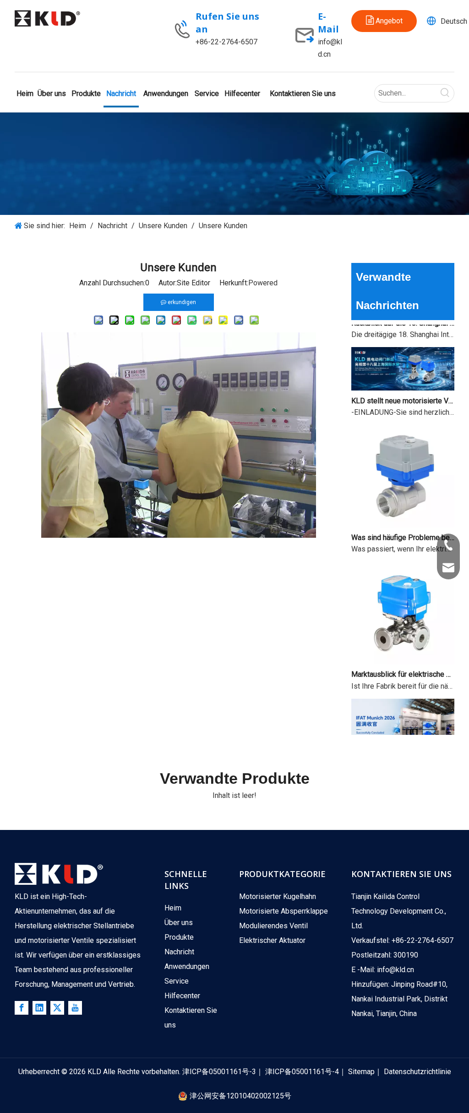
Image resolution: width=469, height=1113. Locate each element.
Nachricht (179, 951)
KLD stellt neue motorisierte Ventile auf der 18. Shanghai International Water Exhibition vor (403, 394)
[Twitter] (57, 1008)
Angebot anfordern (386, 24)
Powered (263, 282)
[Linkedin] (39, 1008)
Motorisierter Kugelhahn (277, 896)
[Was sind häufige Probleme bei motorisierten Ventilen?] (402, 518)
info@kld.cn (395, 969)
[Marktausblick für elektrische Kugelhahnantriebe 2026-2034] (402, 655)
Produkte (179, 937)
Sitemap (361, 1071)
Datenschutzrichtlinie (417, 1071)
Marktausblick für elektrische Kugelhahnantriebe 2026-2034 (403, 667)
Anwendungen (186, 966)
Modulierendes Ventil (273, 925)
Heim (172, 908)
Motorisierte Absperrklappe (283, 911)
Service (176, 981)
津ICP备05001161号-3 (219, 1071)
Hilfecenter (182, 995)
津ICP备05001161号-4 (302, 1071)
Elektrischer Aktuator (272, 940)
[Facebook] (21, 1008)
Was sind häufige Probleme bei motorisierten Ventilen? (403, 530)
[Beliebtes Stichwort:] (445, 93)
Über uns (178, 922)
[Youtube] (75, 1008)
